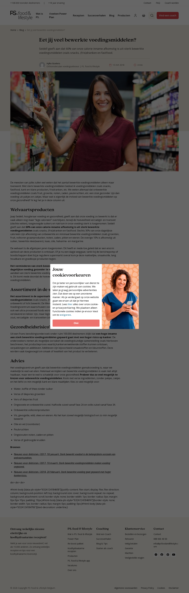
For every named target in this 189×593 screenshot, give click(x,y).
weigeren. (65, 314)
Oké (76, 323)
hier (70, 304)
